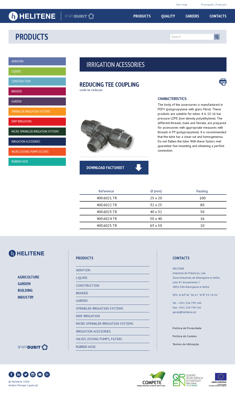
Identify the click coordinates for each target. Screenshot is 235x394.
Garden (24, 283)
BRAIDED (82, 293)
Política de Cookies (185, 336)
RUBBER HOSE (86, 347)
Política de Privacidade (187, 328)
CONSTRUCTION (87, 285)
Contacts (218, 16)
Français (221, 4)
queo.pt (33, 385)
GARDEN (81, 301)
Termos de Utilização (186, 344)
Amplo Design (17, 385)
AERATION (83, 270)
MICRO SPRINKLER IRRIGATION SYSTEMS (104, 324)
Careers (192, 16)
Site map (181, 4)
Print (223, 82)
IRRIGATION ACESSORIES (93, 331)
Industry (26, 297)
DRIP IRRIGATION (88, 316)
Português (207, 4)
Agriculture (28, 277)
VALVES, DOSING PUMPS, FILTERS (99, 339)
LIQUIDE (81, 278)
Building (25, 290)
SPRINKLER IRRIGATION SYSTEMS (99, 308)
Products (142, 16)
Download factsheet (105, 167)
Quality (168, 16)
